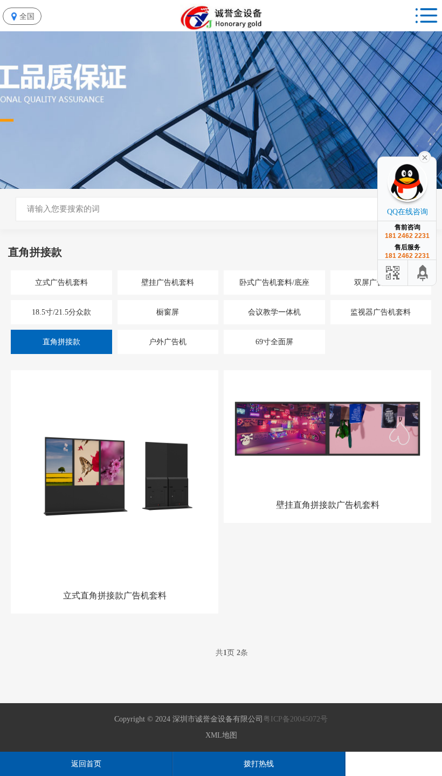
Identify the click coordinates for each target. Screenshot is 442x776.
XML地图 (221, 735)
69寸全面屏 (274, 342)
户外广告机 (168, 342)
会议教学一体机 (274, 312)
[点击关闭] (424, 156)
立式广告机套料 (61, 282)
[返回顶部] (423, 272)
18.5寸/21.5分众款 (61, 312)
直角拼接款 (61, 342)
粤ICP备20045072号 (295, 719)
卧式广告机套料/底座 (274, 282)
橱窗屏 (167, 312)
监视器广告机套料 (380, 312)
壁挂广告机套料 (167, 282)
